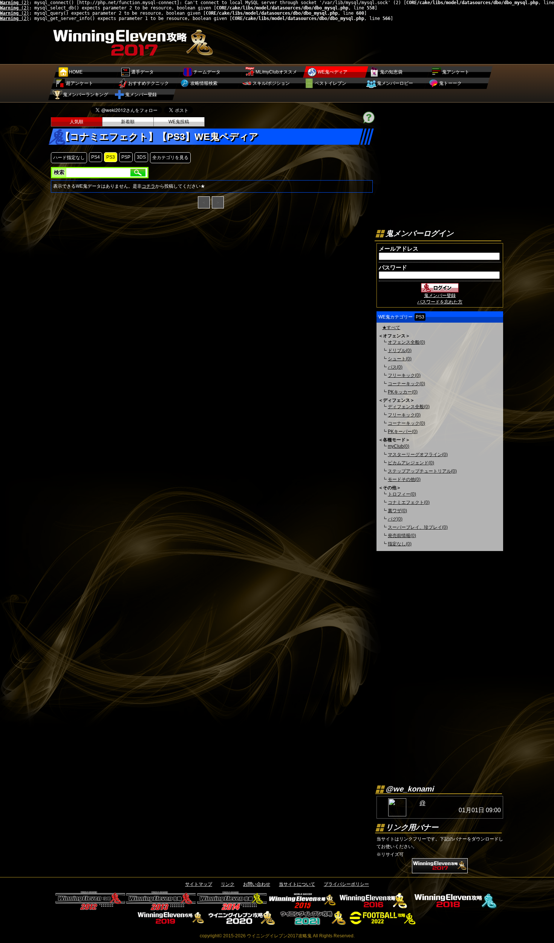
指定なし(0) (400, 544)
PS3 (110, 157)
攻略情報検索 (203, 83)
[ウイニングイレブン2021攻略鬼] (312, 922)
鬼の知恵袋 (391, 72)
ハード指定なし (69, 157)
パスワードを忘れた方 (439, 302)
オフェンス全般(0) (406, 342)
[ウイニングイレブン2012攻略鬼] (90, 907)
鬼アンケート (455, 72)
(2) (14, 2)
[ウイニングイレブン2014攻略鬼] (232, 907)
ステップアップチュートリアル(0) (422, 471)
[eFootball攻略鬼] (383, 922)
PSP (125, 157)
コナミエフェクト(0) (409, 502)
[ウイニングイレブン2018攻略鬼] (454, 907)
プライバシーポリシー (346, 884)
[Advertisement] (366, 42)
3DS (141, 157)
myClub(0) (398, 446)
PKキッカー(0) (403, 392)
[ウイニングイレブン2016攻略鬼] (374, 907)
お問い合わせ (256, 884)
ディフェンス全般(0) (409, 406)
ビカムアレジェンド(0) (411, 462)
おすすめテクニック (148, 83)
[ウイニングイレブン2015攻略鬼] (303, 907)
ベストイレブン (330, 83)
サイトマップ (198, 884)
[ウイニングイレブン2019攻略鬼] (171, 922)
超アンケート (79, 83)
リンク (227, 884)
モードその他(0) (404, 479)
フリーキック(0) (404, 375)
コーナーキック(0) (406, 383)
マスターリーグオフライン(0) (418, 454)
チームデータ (206, 72)
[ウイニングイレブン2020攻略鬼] (242, 922)
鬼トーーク (450, 83)
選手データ (142, 72)
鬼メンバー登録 (141, 94)
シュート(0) (400, 358)
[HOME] (134, 57)
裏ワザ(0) (397, 510)
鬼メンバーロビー (395, 83)
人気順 (76, 121)
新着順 (128, 121)
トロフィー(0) (402, 494)
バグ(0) (395, 519)
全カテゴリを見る (170, 157)
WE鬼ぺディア (332, 72)
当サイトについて (297, 884)
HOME (76, 72)
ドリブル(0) (400, 350)
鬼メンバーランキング (85, 94)
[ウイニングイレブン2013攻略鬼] (161, 907)
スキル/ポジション (271, 83)
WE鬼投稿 (178, 121)
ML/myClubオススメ (276, 72)
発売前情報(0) (402, 535)
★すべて (391, 327)
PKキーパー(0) (403, 431)
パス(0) (395, 367)
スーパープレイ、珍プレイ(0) (418, 527)
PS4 (95, 157)
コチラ (148, 186)
